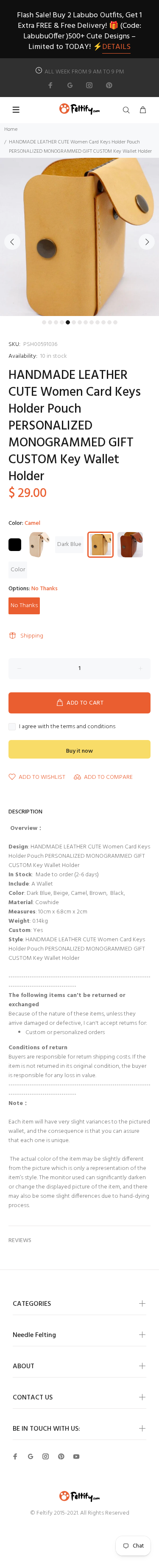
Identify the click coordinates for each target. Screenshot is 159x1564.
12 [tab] (109, 322)
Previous (12, 242)
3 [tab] (56, 322)
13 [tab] (115, 322)
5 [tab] (68, 322)
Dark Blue (69, 544)
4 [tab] (62, 322)
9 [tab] (91, 322)
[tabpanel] (79, 237)
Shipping (31, 636)
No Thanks (24, 605)
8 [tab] (86, 322)
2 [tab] (50, 322)
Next (147, 242)
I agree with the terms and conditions (67, 727)
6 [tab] (74, 322)
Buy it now (79, 751)
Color (18, 570)
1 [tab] (44, 322)
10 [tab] (97, 322)
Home (10, 129)
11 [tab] (103, 322)
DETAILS (116, 47)
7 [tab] (80, 322)
